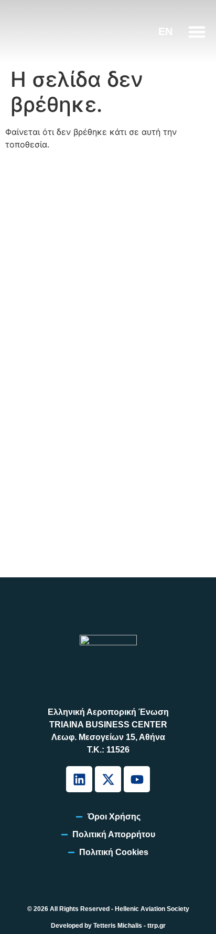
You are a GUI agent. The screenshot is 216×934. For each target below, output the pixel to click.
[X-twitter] (108, 779)
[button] (197, 31)
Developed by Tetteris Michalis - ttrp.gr (108, 925)
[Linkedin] (79, 779)
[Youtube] (137, 779)
